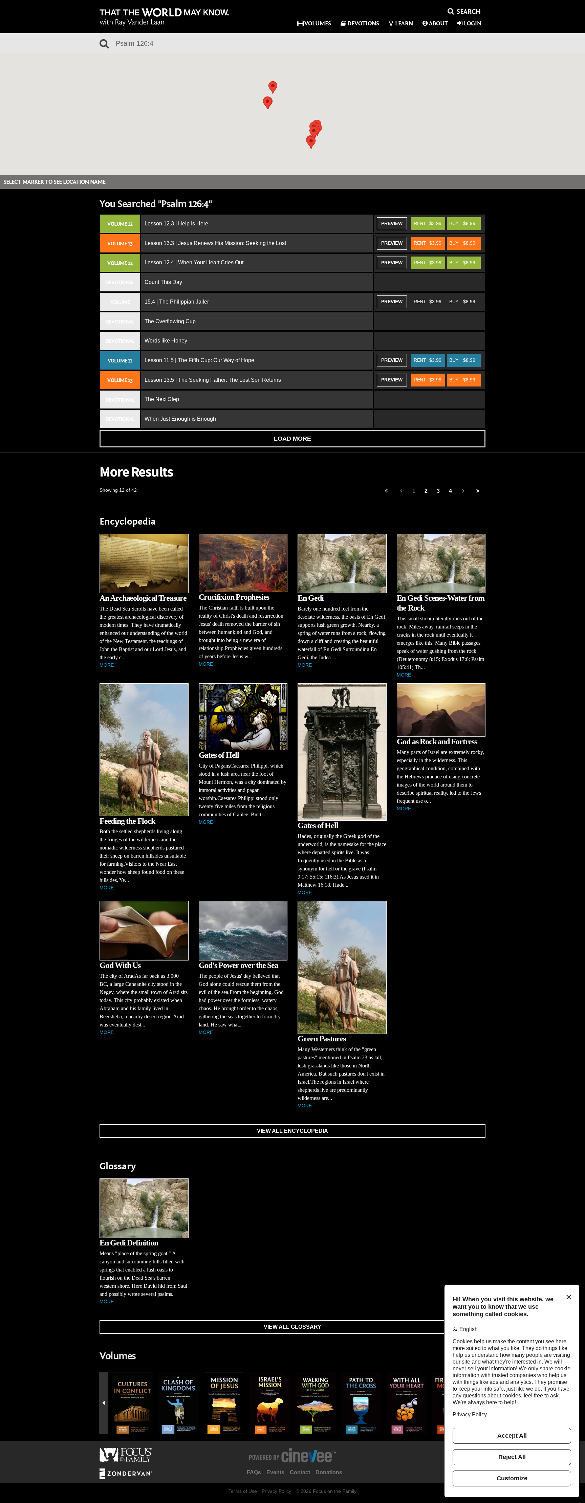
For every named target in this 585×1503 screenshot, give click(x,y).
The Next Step (162, 399)
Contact (300, 1472)
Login (472, 23)
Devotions (363, 23)
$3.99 (427, 223)
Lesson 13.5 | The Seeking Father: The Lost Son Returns (213, 380)
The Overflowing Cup (170, 321)
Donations (329, 1472)
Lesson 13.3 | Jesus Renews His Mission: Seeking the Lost (215, 243)
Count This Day (163, 282)
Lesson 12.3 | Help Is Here (176, 223)
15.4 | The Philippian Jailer (177, 302)
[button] (311, 142)
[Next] (463, 491)
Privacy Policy (276, 1491)
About (438, 23)
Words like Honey (166, 341)
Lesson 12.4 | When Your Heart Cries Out (194, 262)
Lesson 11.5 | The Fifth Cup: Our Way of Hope (199, 360)
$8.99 (462, 223)
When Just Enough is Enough (180, 419)
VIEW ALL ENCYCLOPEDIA (292, 1131)
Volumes (317, 23)
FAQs (254, 1472)
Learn (404, 23)
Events (275, 1472)
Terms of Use (243, 1491)
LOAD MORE (292, 438)
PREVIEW (392, 223)
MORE (107, 665)
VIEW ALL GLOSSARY (292, 1327)
